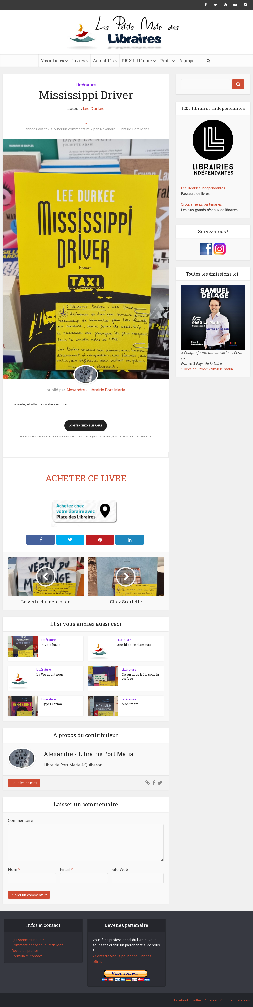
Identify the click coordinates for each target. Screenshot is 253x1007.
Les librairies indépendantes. (203, 188)
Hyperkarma (51, 704)
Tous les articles (24, 782)
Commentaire (20, 820)
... (86, 122)
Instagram (242, 1000)
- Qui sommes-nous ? (26, 939)
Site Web (120, 869)
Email (66, 869)
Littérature (86, 85)
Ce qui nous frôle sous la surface (140, 676)
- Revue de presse (23, 950)
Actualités (103, 60)
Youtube (226, 1000)
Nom (14, 869)
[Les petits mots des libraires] (126, 32)
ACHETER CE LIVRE (85, 477)
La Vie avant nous (49, 674)
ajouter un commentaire (70, 129)
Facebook (181, 1000)
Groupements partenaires (201, 204)
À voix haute (51, 644)
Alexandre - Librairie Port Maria (124, 129)
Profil (165, 60)
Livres (78, 60)
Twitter (196, 1000)
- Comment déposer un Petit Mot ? (37, 945)
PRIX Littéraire (137, 60)
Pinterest (210, 1000)
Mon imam (130, 704)
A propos (187, 60)
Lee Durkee (93, 108)
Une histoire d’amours (134, 644)
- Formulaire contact (25, 956)
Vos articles (52, 60)
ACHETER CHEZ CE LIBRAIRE (85, 425)
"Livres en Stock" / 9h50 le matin (207, 369)
